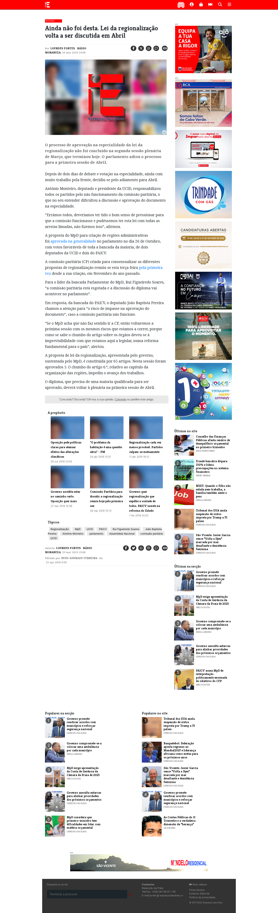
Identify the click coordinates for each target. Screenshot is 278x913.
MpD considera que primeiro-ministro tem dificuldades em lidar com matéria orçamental (84, 822)
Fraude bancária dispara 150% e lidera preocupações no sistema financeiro (212, 466)
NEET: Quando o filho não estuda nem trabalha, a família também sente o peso (213, 491)
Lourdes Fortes (62, 48)
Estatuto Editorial (199, 893)
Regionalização (59, 529)
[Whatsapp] (148, 48)
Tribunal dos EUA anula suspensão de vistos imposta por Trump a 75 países (211, 515)
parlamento (96, 533)
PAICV (102, 529)
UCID (89, 529)
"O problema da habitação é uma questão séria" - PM (106, 447)
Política (50, 21)
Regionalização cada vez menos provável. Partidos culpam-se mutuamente (146, 447)
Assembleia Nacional (121, 533)
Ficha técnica (196, 890)
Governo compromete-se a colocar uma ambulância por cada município (213, 624)
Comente (120, 399)
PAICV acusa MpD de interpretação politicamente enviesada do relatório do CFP (211, 676)
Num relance (199, 884)
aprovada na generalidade (73, 241)
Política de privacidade (202, 897)
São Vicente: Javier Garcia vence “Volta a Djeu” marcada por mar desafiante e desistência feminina (213, 542)
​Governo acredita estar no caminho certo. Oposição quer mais (65, 496)
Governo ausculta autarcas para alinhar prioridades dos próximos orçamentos (213, 649)
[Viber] (148, 548)
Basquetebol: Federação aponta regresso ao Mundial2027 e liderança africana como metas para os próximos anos (181, 750)
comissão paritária (151, 533)
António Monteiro (72, 533)
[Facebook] (133, 48)
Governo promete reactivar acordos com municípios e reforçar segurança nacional (210, 577)
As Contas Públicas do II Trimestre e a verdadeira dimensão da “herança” (180, 820)
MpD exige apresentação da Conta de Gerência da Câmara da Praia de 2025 (212, 600)
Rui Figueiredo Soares (125, 529)
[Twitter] (141, 48)
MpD (77, 529)
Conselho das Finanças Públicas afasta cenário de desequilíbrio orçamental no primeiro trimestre (213, 442)
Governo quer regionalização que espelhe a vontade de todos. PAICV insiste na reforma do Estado (144, 501)
